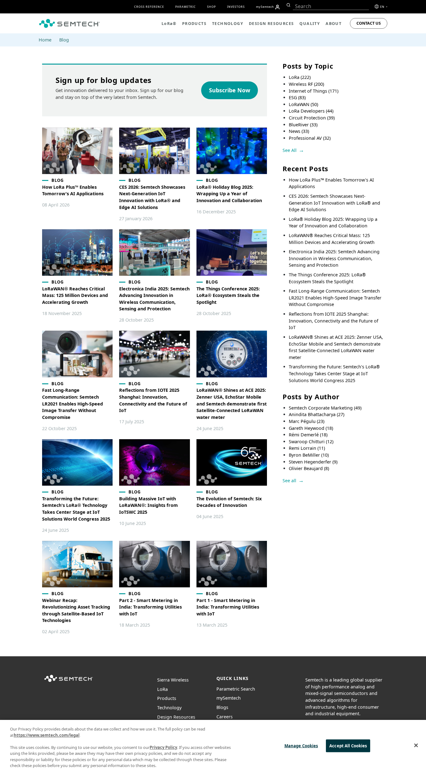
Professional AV (310, 138)
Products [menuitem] (194, 23)
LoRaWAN (303, 104)
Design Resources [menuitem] (271, 23)
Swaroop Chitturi (311, 441)
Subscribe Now (229, 90)
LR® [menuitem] (169, 23)
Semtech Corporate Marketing (325, 408)
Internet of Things (313, 91)
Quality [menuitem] (309, 23)
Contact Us (368, 23)
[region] (213, 746)
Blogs (222, 707)
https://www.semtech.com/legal (47, 735)
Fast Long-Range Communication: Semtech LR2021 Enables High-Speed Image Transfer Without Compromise (335, 297)
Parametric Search (235, 689)
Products (166, 698)
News (299, 131)
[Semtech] (69, 682)
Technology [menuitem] (227, 23)
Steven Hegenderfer (313, 462)
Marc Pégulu (306, 421)
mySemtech (228, 698)
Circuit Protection (312, 118)
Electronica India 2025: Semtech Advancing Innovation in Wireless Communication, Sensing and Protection (334, 258)
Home (45, 40)
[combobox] (331, 6)
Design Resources (176, 717)
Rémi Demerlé (308, 435)
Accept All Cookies (348, 745)
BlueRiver (303, 125)
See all (289, 480)
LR (162, 689)
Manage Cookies (301, 745)
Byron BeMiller (309, 455)
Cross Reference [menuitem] (149, 7)
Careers (224, 717)
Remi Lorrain (307, 448)
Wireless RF (306, 84)
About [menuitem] (333, 23)
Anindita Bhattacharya (316, 414)
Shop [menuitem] (211, 7)
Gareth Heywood (311, 428)
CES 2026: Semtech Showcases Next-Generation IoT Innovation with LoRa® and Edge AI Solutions (334, 202)
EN (382, 7)
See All (290, 150)
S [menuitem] (265, 7)
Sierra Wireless (173, 680)
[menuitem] (277, 7)
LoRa (300, 77)
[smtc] (69, 23)
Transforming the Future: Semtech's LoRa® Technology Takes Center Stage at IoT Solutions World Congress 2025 (334, 373)
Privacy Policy (163, 747)
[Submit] (287, 5)
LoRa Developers (311, 111)
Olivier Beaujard (309, 468)
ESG (297, 97)
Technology (169, 708)
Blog (64, 40)
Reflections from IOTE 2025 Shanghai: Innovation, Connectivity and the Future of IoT (333, 320)
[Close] (416, 745)
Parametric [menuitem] (185, 7)
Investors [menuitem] (236, 7)
